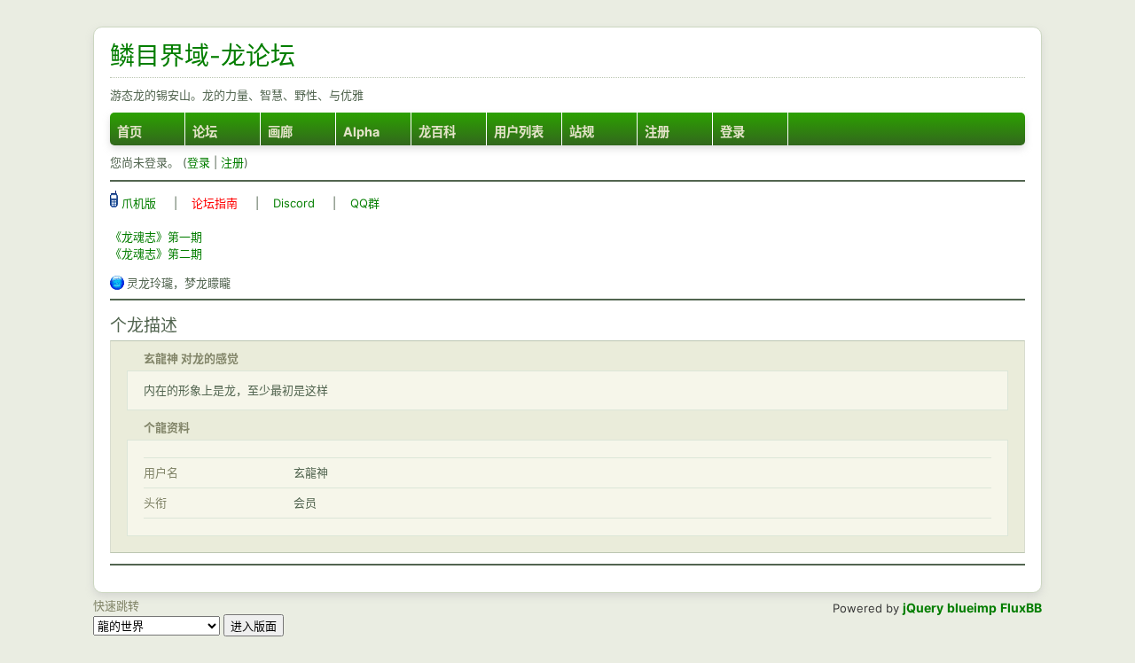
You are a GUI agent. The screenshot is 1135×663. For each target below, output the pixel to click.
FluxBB (1021, 607)
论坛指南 (215, 203)
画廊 (280, 131)
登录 (732, 131)
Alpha (361, 131)
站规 (581, 131)
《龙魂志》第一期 (156, 237)
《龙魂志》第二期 (156, 253)
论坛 (204, 131)
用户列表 (519, 131)
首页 (129, 131)
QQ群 (365, 203)
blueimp (972, 607)
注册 (657, 131)
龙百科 (437, 131)
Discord (294, 203)
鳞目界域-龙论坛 (202, 56)
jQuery (923, 607)
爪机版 (137, 203)
